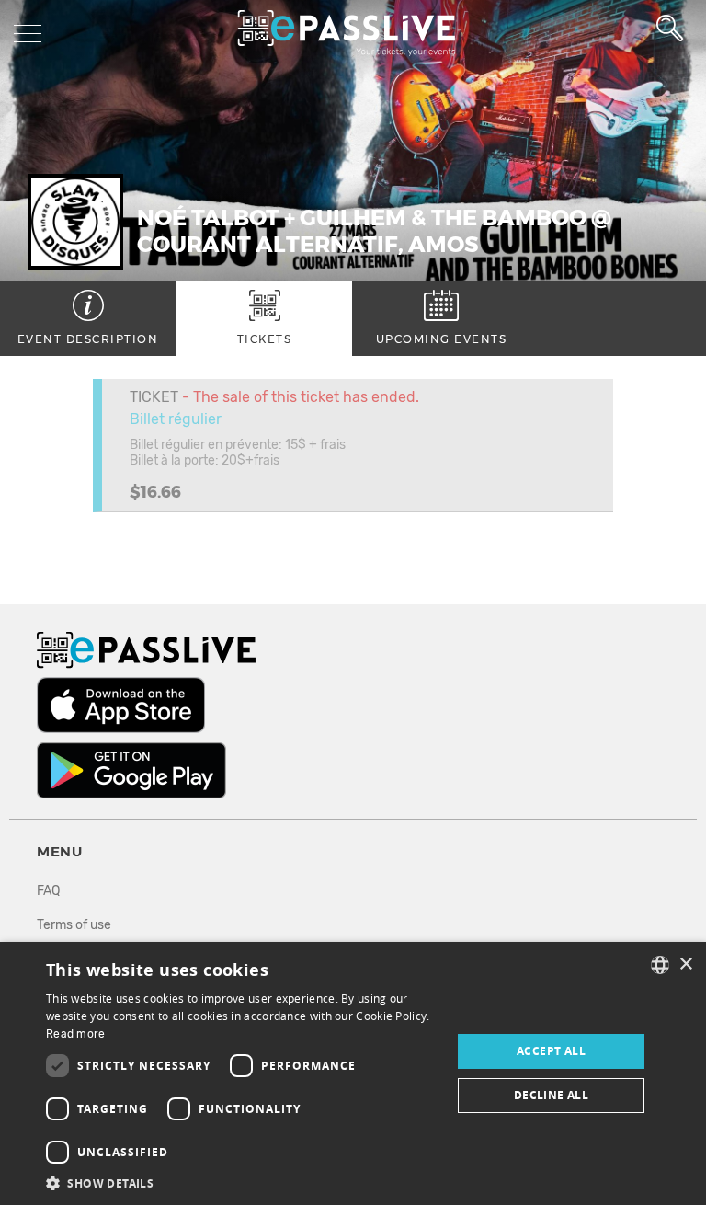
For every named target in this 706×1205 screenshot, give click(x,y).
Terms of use (74, 925)
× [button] (685, 964)
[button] (242, 1182)
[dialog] (353, 1073)
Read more (76, 1033)
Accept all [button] (551, 1051)
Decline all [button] (551, 1095)
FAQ (48, 891)
